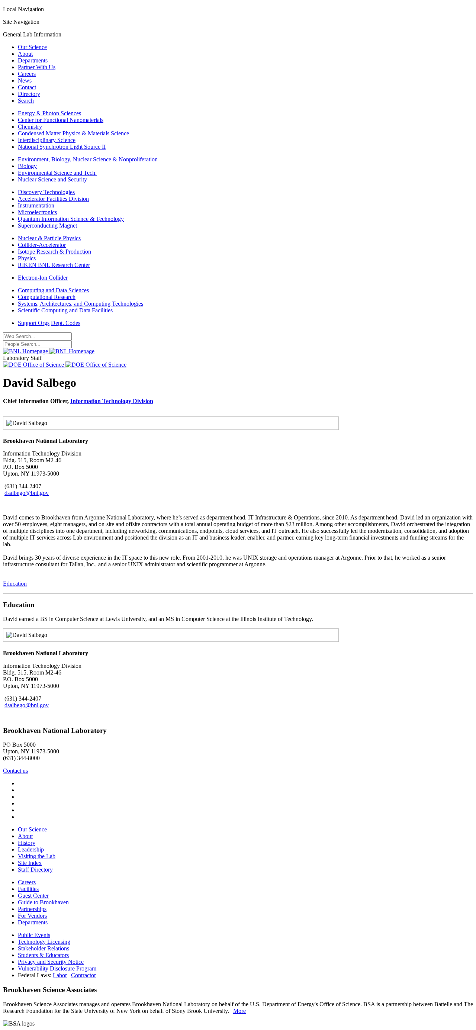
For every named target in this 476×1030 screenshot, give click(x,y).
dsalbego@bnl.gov (26, 493)
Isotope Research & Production (54, 251)
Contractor (83, 975)
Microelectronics (37, 212)
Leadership (31, 849)
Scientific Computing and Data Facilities (65, 310)
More (239, 1011)
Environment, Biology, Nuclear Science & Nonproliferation (88, 159)
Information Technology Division (111, 401)
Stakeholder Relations (43, 948)
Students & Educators (43, 955)
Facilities (28, 889)
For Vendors (32, 915)
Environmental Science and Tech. (57, 173)
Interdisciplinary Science (46, 140)
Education (15, 583)
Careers (27, 74)
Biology (27, 166)
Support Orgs (33, 323)
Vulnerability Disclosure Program (57, 968)
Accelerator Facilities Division (53, 199)
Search (26, 100)
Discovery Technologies (46, 192)
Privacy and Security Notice (51, 962)
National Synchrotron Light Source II (62, 147)
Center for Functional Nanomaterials (60, 120)
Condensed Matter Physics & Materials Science (73, 133)
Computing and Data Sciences (53, 290)
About (25, 54)
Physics (27, 258)
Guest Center (33, 895)
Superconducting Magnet (47, 225)
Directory (29, 94)
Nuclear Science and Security (52, 179)
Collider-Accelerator (42, 245)
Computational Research (46, 297)
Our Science (32, 47)
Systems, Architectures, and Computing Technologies (80, 303)
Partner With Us (36, 67)
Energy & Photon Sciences (49, 113)
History (26, 843)
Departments (33, 60)
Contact (27, 87)
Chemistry (30, 126)
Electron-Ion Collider (43, 277)
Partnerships (32, 909)
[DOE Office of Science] (64, 364)
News (25, 80)
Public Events (34, 935)
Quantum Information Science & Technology (71, 219)
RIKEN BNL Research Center (54, 265)
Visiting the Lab (36, 856)
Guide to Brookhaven (43, 902)
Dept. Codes (65, 323)
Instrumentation (36, 205)
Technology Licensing (44, 942)
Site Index (30, 863)
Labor (60, 975)
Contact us (15, 770)
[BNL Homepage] (48, 351)
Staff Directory (35, 869)
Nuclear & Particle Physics (49, 238)
